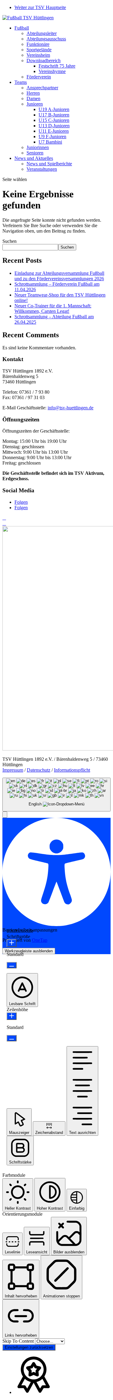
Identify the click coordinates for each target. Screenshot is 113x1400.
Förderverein (39, 76)
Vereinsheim (38, 55)
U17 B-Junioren (54, 114)
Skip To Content (18, 1341)
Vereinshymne (52, 71)
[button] (4, 814)
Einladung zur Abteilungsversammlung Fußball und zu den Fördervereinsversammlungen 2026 (59, 276)
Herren (33, 93)
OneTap (39, 940)
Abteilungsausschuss (46, 38)
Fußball (21, 27)
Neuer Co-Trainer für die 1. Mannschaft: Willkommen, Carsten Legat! (52, 308)
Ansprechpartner (42, 87)
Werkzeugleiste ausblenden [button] (29, 951)
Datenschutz (38, 770)
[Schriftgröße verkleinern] (12, 965)
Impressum (12, 770)
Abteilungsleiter (42, 33)
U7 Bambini (50, 141)
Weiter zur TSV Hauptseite (40, 7)
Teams (20, 82)
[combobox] (56, 795)
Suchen (9, 241)
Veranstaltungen (42, 169)
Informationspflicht (72, 770)
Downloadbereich (44, 60)
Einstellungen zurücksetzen (29, 1347)
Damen (33, 98)
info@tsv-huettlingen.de (70, 407)
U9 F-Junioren (52, 136)
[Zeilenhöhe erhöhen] (12, 1016)
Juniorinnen (38, 147)
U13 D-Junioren (54, 125)
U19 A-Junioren (54, 109)
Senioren (35, 152)
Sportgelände (39, 49)
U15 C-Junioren (54, 120)
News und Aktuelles (33, 158)
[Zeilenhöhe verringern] (12, 1038)
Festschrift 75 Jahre (57, 65)
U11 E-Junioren (54, 131)
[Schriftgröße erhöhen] (12, 943)
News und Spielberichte (49, 163)
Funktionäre (38, 44)
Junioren (35, 103)
